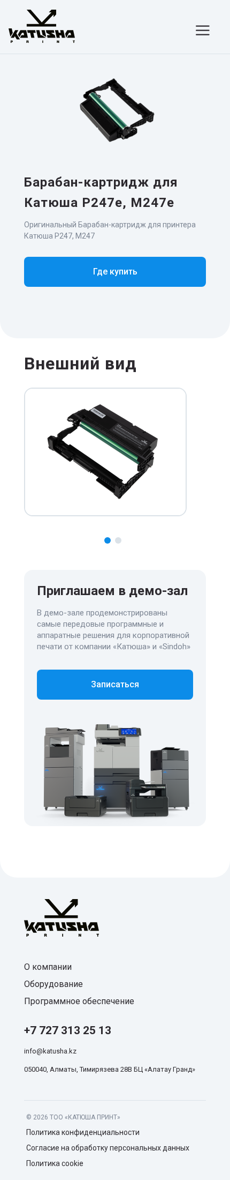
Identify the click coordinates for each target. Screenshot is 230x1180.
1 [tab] (107, 540)
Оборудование (53, 984)
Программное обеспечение (79, 1001)
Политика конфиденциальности (83, 1132)
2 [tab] (118, 540)
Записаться (115, 684)
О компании (48, 967)
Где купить (115, 271)
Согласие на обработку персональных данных (107, 1148)
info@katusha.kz (50, 1051)
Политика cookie (54, 1163)
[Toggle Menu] (204, 30)
